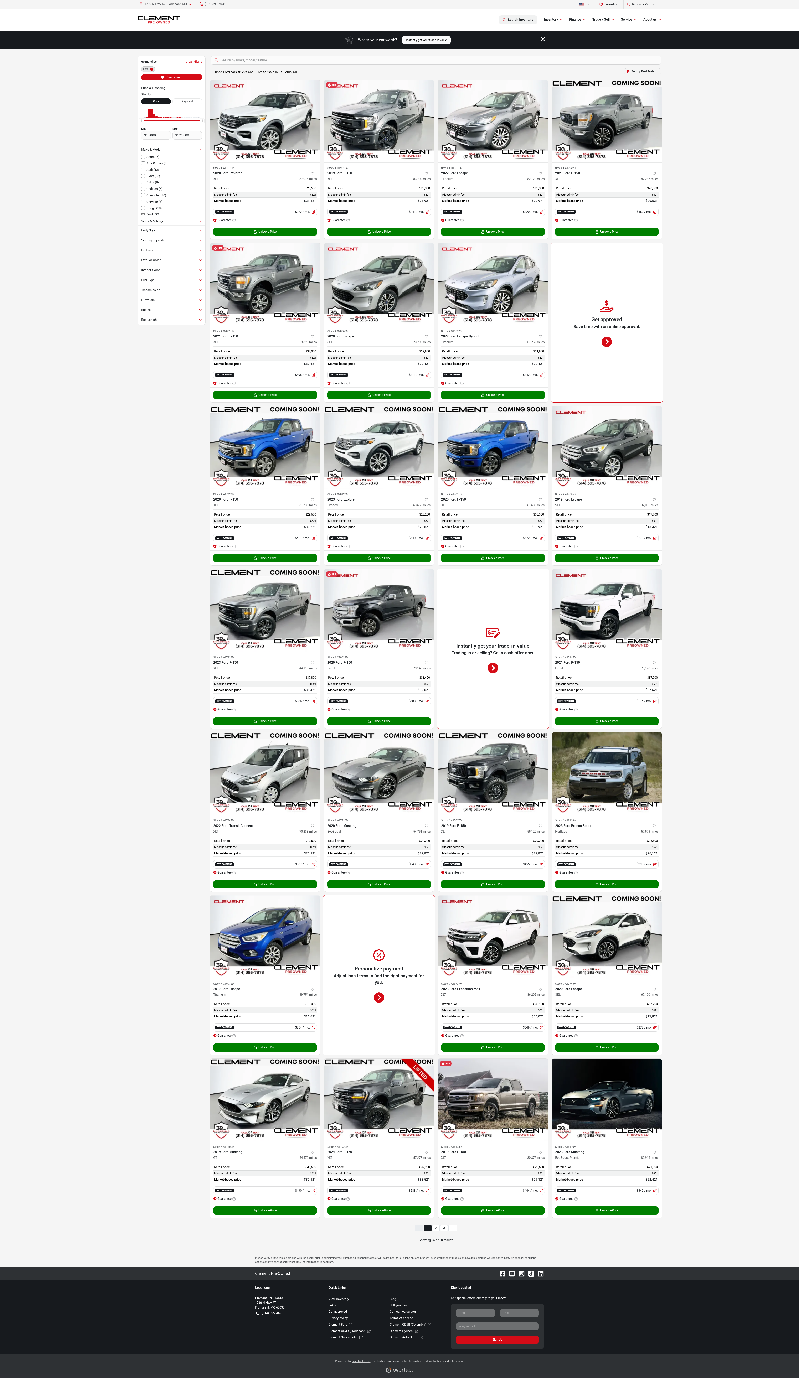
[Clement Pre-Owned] (159, 19)
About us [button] (650, 19)
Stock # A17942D (565, 168)
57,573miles (650, 831)
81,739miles (308, 505)
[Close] (543, 39)
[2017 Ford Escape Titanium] (265, 936)
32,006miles (650, 505)
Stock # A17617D (451, 820)
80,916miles (650, 1158)
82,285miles (650, 179)
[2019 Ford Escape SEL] (607, 447)
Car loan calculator (403, 1312)
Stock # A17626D (565, 494)
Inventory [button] (551, 19)
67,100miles (650, 994)
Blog (393, 1299)
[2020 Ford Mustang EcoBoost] (379, 773)
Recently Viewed (643, 4)
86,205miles (536, 994)
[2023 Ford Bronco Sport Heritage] (607, 773)
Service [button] (626, 19)
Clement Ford (338, 1324)
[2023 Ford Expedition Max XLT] (493, 936)
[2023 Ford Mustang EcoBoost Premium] (607, 1100)
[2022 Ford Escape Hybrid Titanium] (493, 284)
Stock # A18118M (565, 820)
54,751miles (422, 831)
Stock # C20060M (337, 331)
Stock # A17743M (565, 983)
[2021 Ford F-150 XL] (607, 121)
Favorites (610, 4)
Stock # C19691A (451, 168)
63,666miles (422, 505)
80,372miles (536, 1158)
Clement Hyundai (401, 1331)
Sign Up (497, 1339)
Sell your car (398, 1305)
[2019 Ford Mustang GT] (265, 1100)
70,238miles (308, 831)
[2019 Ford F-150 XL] (493, 773)
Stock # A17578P (223, 168)
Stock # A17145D (565, 657)
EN (588, 4)
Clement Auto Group (404, 1337)
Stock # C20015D (223, 331)
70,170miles (650, 668)
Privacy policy (338, 1318)
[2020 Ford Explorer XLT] (265, 121)
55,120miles (536, 831)
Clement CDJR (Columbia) (408, 1324)
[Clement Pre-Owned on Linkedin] (539, 1273)
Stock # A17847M (223, 820)
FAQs (332, 1305)
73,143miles (422, 668)
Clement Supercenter (343, 1337)
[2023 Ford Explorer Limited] (379, 447)
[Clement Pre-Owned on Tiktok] (529, 1273)
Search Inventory (520, 20)
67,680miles (536, 505)
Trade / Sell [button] (601, 19)
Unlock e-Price (267, 231)
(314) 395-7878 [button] (215, 4)
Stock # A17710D (337, 820)
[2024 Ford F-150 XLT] (379, 1100)
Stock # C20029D (337, 657)
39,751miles (308, 994)
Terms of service (401, 1318)
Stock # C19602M (451, 331)
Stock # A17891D (451, 494)
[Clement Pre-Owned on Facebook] (501, 1273)
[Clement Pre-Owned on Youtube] (510, 1273)
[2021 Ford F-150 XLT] (265, 284)
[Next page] (452, 1228)
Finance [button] (575, 19)
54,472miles (308, 1158)
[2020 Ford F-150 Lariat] (379, 610)
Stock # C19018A (337, 168)
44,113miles (308, 668)
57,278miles (422, 1158)
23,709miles (422, 342)
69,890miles (308, 342)
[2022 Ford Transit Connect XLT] (265, 773)
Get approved (338, 1312)
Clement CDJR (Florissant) (347, 1331)
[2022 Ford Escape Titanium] (493, 121)
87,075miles (308, 179)
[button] (167, 4)
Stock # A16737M (451, 983)
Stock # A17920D (337, 1146)
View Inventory (339, 1299)
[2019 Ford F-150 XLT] (379, 121)
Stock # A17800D (223, 1146)
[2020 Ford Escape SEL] (379, 284)
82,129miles (536, 179)
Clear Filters (194, 61)
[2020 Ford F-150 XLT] (265, 447)
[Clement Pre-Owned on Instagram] (520, 1273)
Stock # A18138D (451, 1146)
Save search (174, 77)
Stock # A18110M (565, 1146)
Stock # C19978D (223, 983)
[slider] (141, 120)
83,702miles (422, 179)
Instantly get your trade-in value (426, 40)
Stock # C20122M (337, 494)
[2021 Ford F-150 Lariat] (607, 610)
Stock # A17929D (223, 494)
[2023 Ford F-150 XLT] (265, 610)
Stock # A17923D (223, 657)
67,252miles (536, 342)
